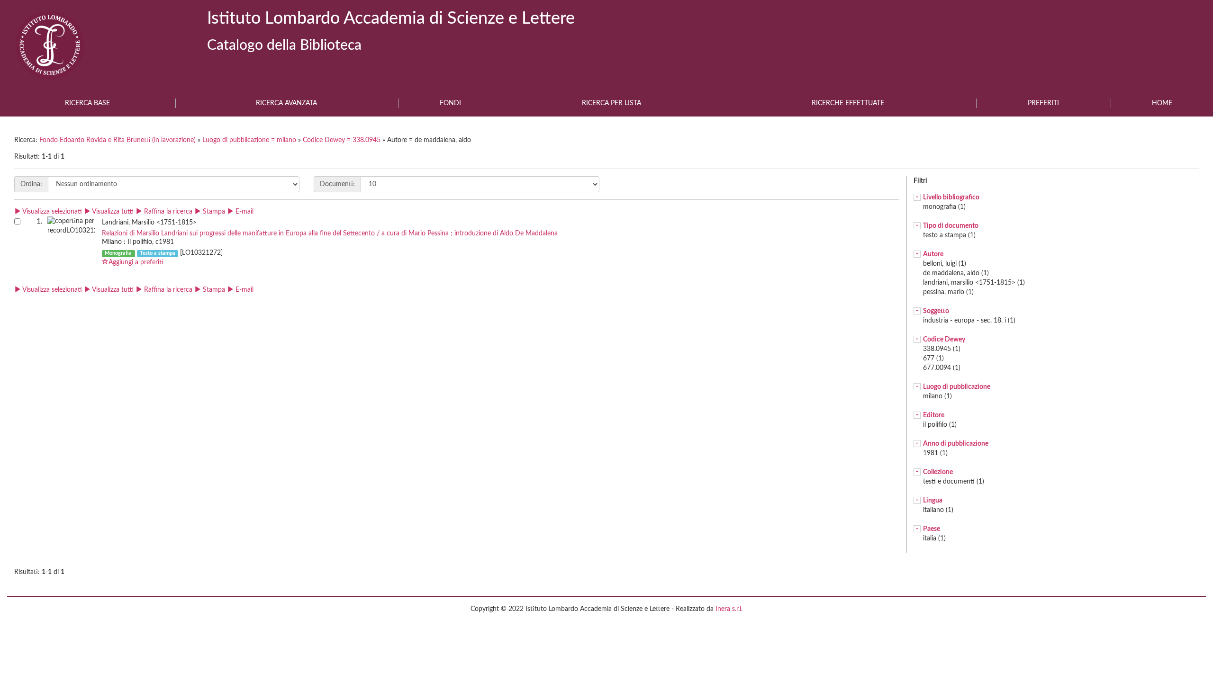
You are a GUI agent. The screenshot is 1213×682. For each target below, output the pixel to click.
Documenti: (337, 184)
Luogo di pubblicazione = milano (250, 140)
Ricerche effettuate (848, 103)
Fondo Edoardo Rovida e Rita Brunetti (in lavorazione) (118, 140)
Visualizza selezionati (51, 211)
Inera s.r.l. (728, 609)
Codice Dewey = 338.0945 (342, 140)
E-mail (243, 211)
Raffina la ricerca (167, 211)
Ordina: (31, 184)
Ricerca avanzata (286, 103)
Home (1162, 103)
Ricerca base (87, 103)
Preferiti (1043, 103)
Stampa (213, 211)
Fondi (450, 103)
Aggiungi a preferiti (136, 262)
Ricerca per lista (611, 103)
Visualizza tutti (112, 211)
